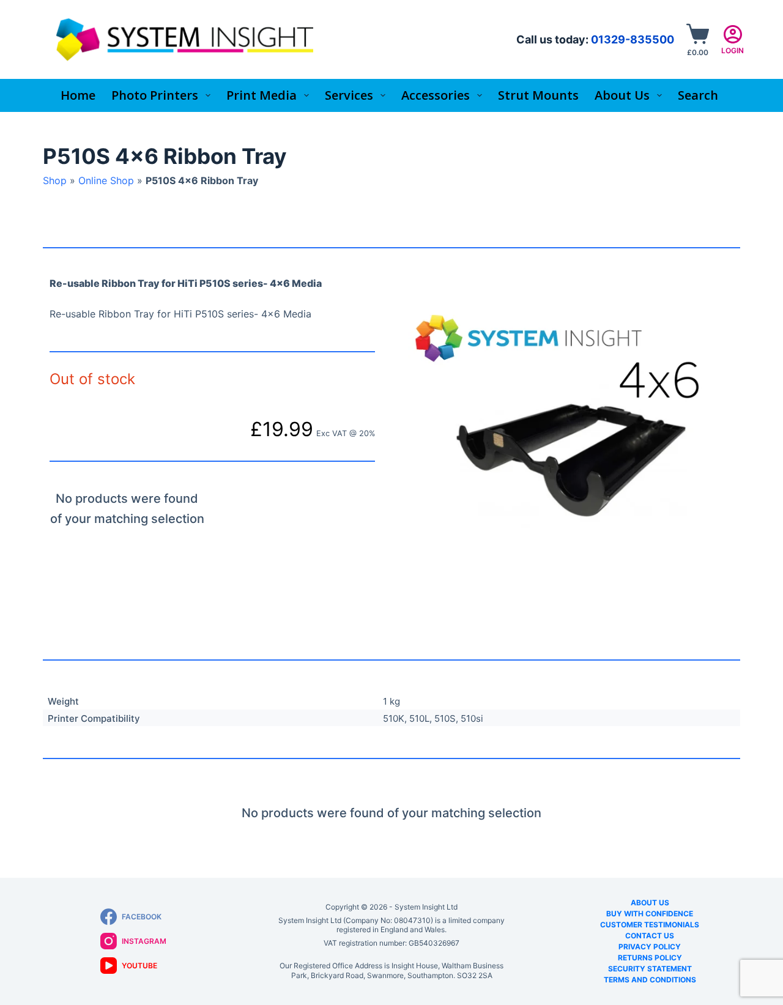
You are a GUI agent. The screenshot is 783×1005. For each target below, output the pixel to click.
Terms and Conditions (650, 979)
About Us (650, 902)
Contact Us (649, 935)
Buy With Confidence (649, 913)
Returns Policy (650, 957)
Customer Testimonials (649, 924)
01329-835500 (632, 39)
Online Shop (106, 180)
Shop (55, 180)
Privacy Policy (649, 946)
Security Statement (650, 968)
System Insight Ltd (426, 906)
